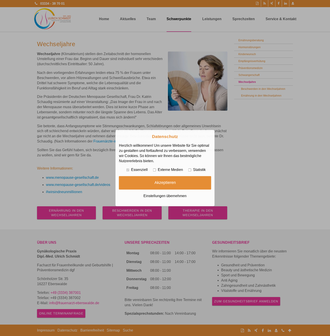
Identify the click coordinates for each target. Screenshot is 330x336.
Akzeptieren (165, 182)
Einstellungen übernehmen (165, 196)
